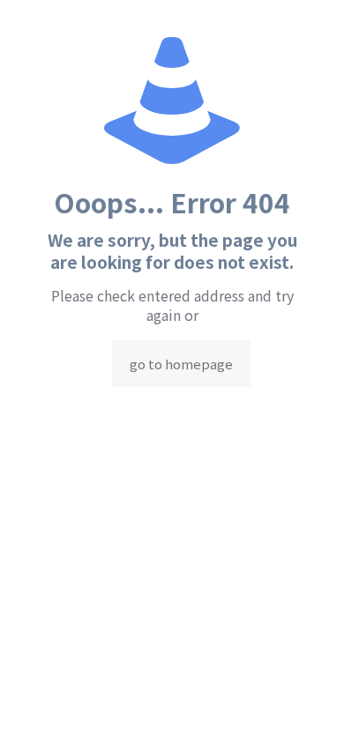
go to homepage (181, 363)
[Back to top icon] (307, 707)
